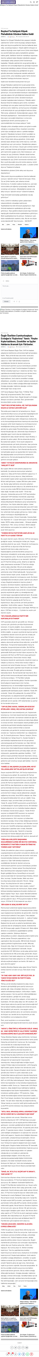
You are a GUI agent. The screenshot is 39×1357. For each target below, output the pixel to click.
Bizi (3, 224)
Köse (14, 224)
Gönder (6, 301)
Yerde (24, 1286)
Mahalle (20, 224)
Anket (9, 1286)
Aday (3, 1286)
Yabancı (27, 224)
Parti (19, 1286)
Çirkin (8, 224)
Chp (14, 1286)
